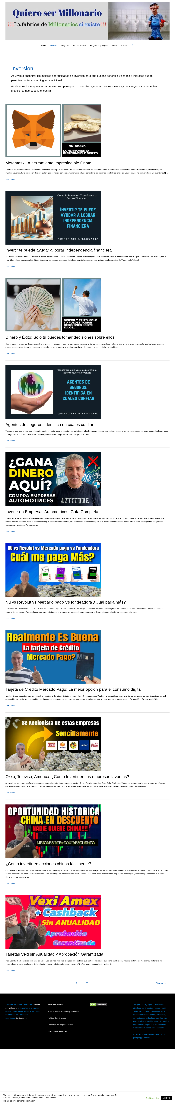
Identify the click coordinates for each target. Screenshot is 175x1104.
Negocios (65, 45)
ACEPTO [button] (166, 1098)
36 (87, 983)
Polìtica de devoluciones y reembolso (64, 1011)
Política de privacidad (57, 1018)
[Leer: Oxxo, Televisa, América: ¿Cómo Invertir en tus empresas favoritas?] (53, 744)
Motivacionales (79, 45)
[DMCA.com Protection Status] (98, 1005)
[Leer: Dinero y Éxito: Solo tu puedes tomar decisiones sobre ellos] (53, 305)
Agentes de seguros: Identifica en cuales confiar (49, 424)
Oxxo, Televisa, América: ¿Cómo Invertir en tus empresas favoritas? (67, 776)
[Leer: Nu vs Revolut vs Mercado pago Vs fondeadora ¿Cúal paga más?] (53, 570)
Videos (115, 45)
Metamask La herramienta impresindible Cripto (48, 163)
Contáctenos (21, 1018)
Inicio (43, 45)
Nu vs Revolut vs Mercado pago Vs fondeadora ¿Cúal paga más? (65, 602)
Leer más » (10, 178)
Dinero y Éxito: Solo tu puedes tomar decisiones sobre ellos (60, 337)
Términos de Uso (55, 1005)
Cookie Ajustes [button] (152, 1098)
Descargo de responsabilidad (60, 1025)
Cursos (124, 45)
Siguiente (161, 983)
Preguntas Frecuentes (57, 1031)
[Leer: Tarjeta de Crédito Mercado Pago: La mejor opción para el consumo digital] (53, 657)
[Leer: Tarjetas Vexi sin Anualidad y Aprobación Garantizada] (53, 922)
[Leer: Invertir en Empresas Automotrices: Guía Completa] (53, 479)
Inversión (54, 45)
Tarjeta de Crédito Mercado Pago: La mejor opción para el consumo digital (73, 689)
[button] (132, 45)
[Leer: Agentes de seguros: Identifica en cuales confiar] (53, 392)
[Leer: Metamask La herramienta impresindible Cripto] (53, 130)
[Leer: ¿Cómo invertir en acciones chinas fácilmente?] (53, 831)
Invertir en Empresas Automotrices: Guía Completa (51, 511)
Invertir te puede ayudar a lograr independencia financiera (58, 250)
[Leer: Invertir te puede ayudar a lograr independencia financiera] (53, 217)
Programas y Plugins (99, 45)
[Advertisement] (87, 1073)
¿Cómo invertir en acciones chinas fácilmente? (48, 863)
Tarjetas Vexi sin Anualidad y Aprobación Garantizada (54, 954)
